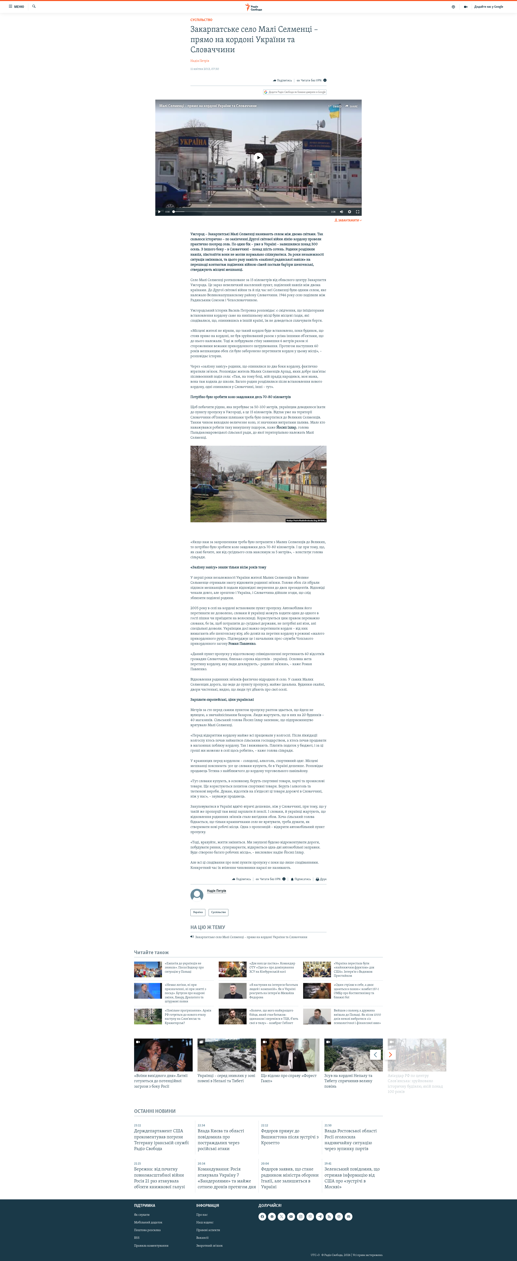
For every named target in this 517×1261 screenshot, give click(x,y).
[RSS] (329, 1216)
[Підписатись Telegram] (320, 1216)
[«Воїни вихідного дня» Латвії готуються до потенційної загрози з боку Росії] (163, 1055)
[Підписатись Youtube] (291, 1216)
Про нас (202, 1215)
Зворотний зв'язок (209, 1245)
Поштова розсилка (147, 1230)
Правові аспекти (208, 1230)
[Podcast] (339, 1216)
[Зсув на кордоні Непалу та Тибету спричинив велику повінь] (353, 1055)
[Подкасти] (453, 7)
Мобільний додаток (148, 1222)
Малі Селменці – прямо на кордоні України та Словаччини (208, 106)
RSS (137, 1238)
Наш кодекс (204, 1222)
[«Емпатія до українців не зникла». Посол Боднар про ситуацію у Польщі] (148, 969)
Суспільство (201, 20)
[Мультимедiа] (466, 7)
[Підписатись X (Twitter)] (281, 1216)
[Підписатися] (348, 1216)
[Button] (282, 80)
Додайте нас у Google (488, 6)
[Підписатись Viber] (310, 1216)
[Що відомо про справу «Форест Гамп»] (290, 1055)
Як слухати (142, 1215)
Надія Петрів (199, 61)
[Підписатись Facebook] (262, 1216)
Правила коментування (151, 1245)
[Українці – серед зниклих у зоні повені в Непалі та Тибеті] (227, 1055)
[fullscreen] (358, 212)
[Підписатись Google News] (272, 1216)
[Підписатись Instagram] (301, 1216)
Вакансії (202, 1238)
